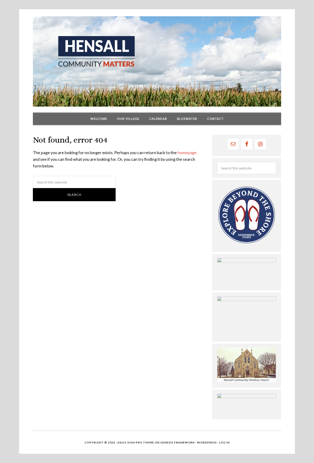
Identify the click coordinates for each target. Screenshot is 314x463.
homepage (187, 152)
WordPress (207, 442)
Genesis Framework (177, 442)
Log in (224, 442)
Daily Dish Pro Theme (135, 442)
